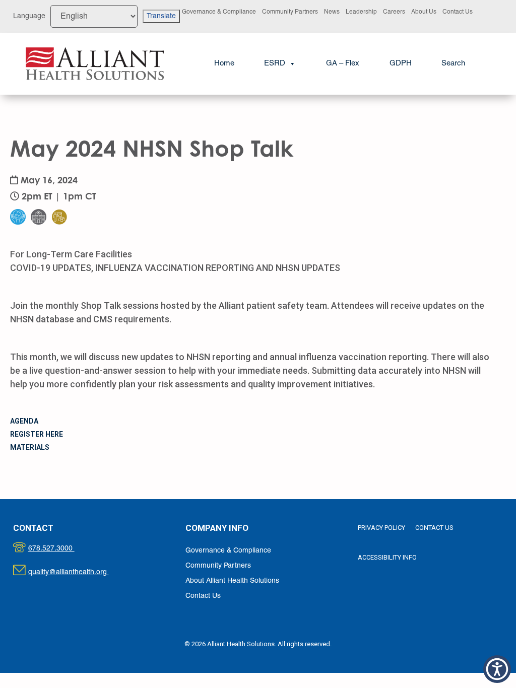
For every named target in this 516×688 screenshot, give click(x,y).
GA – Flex (342, 63)
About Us (423, 12)
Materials (29, 447)
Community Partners (290, 12)
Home (224, 63)
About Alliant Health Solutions (232, 581)
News (332, 12)
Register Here (36, 434)
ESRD (274, 63)
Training (65, 196)
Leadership (361, 12)
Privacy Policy (381, 527)
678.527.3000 (61, 548)
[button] (453, 63)
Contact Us (457, 12)
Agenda (24, 421)
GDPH (401, 63)
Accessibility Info (387, 557)
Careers (394, 12)
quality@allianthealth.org (77, 572)
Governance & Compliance (219, 12)
